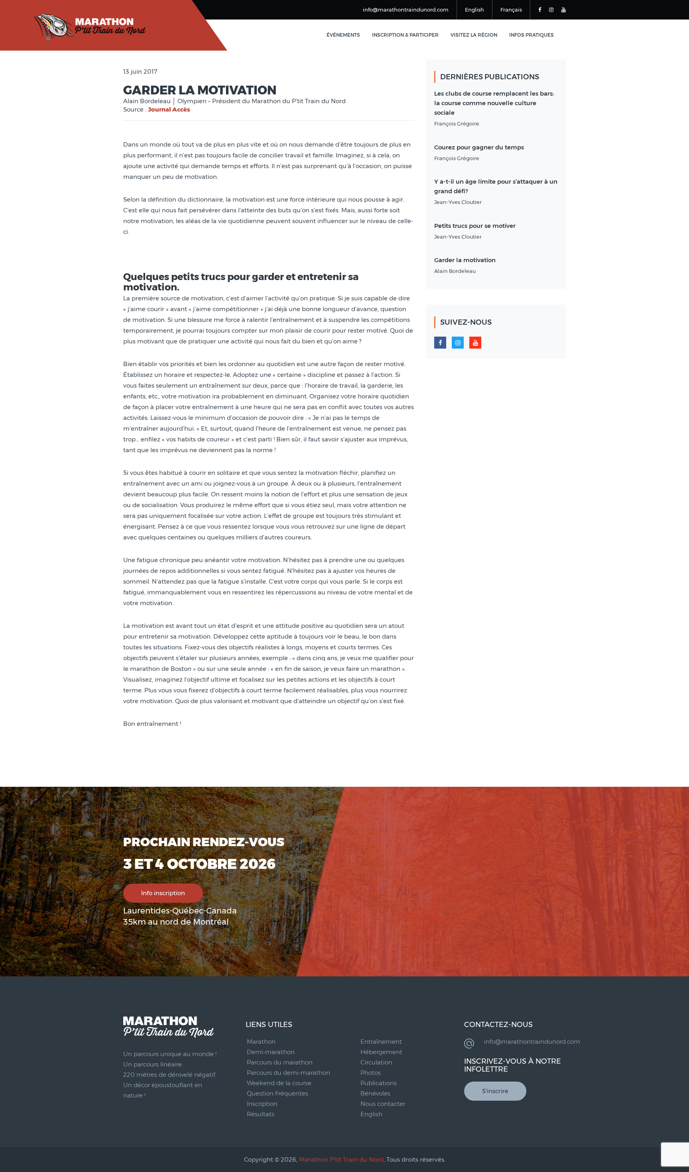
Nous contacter (382, 1103)
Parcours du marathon (280, 1062)
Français (511, 9)
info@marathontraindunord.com (406, 9)
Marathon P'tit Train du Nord (341, 1159)
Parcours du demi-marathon (288, 1072)
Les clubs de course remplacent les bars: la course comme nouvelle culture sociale (494, 103)
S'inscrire (495, 1091)
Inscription (262, 1103)
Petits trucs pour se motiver (475, 225)
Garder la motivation (465, 260)
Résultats (260, 1114)
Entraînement (381, 1041)
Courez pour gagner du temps (479, 147)
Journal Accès (169, 109)
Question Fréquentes (277, 1093)
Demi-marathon (271, 1052)
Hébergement (381, 1052)
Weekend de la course (279, 1083)
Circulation (376, 1062)
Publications (378, 1083)
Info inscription (163, 893)
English (474, 9)
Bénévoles (375, 1093)
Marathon (261, 1041)
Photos (370, 1072)
